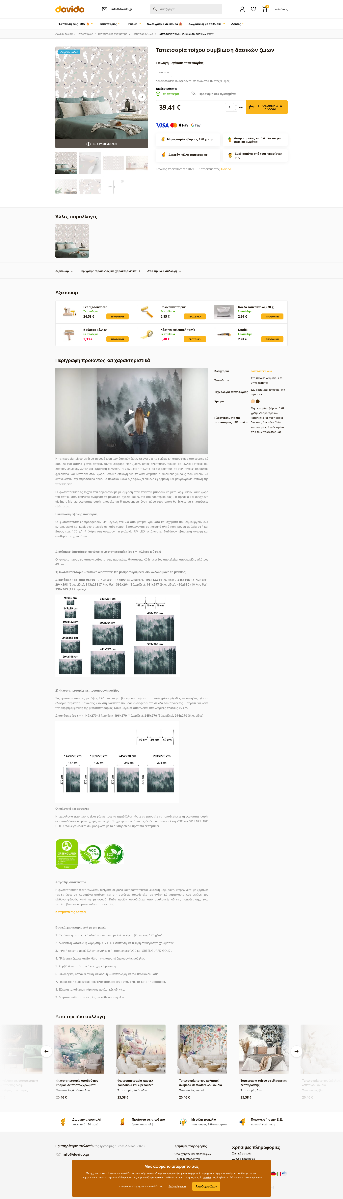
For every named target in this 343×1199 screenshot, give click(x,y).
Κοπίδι (243, 330)
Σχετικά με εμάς (241, 1153)
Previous (46, 1051)
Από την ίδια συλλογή (162, 271)
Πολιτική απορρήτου (187, 1159)
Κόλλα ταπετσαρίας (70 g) (256, 307)
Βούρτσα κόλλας (95, 330)
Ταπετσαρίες (85, 34)
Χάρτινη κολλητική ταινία (178, 330)
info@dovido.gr (75, 1154)
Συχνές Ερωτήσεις (243, 1158)
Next (142, 97)
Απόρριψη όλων (177, 1186)
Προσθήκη (117, 316)
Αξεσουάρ (62, 271)
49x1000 (164, 72)
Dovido (226, 169)
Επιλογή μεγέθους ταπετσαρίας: (180, 63)
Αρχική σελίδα (64, 34)
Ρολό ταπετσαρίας (173, 307)
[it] (279, 1173)
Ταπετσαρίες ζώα (142, 34)
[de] (274, 1173)
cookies (207, 1177)
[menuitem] (75, 23)
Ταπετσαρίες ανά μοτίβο (112, 34)
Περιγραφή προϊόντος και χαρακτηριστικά (108, 271)
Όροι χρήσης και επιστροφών (192, 1154)
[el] (284, 1173)
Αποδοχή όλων (206, 1186)
